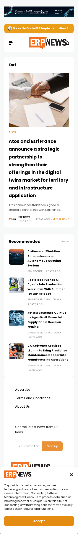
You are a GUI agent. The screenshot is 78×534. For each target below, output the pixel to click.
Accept (39, 521)
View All (65, 241)
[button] (71, 475)
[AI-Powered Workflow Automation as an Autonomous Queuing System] (16, 257)
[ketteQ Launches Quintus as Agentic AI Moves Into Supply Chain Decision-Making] (16, 318)
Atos (12, 132)
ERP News (24, 217)
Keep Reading (61, 219)
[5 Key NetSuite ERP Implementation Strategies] (10, 28)
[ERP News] (39, 43)
